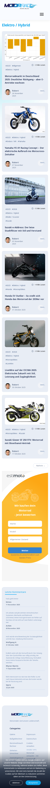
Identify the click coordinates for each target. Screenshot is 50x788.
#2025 (8, 66)
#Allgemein (16, 66)
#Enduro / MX (11, 141)
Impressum (30, 734)
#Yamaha (21, 141)
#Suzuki (9, 221)
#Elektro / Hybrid (12, 69)
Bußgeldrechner (16, 739)
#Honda (9, 289)
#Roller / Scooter (12, 217)
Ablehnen (16, 783)
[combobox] (10, 523)
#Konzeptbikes (19, 289)
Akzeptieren (33, 783)
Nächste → (40, 465)
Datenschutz (31, 739)
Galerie (12, 734)
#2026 (14, 209)
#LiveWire (9, 363)
